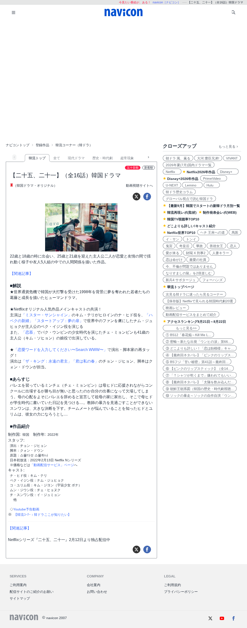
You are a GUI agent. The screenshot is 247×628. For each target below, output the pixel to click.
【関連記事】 (21, 273)
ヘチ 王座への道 (212, 232)
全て (56, 158)
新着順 (148, 167)
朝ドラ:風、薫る (178, 158)
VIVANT (232, 158)
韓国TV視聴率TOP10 (183, 219)
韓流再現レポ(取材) (182, 212)
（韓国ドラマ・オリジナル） (35, 185)
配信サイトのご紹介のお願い (32, 592)
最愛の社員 (197, 260)
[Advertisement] (123, 56)
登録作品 (42, 145)
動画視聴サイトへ (139, 185)
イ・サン (172, 239)
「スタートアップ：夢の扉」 (58, 321)
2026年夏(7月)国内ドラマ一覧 (189, 165)
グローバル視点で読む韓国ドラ (189, 199)
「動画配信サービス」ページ (52, 465)
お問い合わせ (97, 592)
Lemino (192, 185)
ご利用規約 (172, 585)
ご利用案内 (18, 585)
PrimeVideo (213, 178)
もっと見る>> (181, 328)
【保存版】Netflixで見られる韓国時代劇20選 (199, 301)
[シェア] (147, 196)
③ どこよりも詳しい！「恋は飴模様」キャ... (200, 348)
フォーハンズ (212, 280)
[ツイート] (136, 196)
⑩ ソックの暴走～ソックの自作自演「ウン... (200, 395)
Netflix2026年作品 (201, 172)
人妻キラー (220, 253)
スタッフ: (16, 440)
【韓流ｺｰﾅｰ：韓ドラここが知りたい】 (42, 514)
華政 (199, 246)
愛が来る (172, 253)
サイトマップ (20, 598)
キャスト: (16, 470)
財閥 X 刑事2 (196, 253)
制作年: (39, 434)
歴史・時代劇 (102, 158)
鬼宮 (169, 246)
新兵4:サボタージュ (181, 280)
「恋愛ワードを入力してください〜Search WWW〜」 (60, 350)
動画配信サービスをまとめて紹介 (191, 315)
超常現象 (127, 158)
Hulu (211, 185)
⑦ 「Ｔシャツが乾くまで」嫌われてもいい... (200, 375)
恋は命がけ (174, 260)
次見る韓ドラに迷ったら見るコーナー (194, 294)
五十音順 (132, 167)
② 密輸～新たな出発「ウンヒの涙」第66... (198, 342)
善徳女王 (216, 246)
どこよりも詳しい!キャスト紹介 (191, 226)
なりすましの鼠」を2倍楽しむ (189, 273)
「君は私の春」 (85, 361)
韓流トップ (37, 158)
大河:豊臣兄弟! (208, 158)
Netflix (172, 172)
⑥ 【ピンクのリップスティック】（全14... (198, 368)
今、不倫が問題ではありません (189, 266)
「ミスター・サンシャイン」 (46, 315)
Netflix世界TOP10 (181, 233)
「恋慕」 (29, 332)
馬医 (235, 232)
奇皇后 (184, 246)
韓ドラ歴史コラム (179, 192)
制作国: (14, 434)
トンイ (191, 239)
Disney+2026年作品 (182, 179)
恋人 (233, 246)
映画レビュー (176, 308)
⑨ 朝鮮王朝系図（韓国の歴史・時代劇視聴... (200, 389)
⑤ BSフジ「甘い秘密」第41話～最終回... (197, 362)
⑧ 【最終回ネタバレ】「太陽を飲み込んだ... (200, 382)
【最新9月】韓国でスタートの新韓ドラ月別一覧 (203, 206)
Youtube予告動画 (26, 509)
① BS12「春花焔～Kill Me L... (188, 335)
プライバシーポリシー (181, 592)
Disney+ (228, 172)
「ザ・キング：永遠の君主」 (46, 361)
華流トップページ (180, 287)
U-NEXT (172, 185)
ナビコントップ (17, 145)
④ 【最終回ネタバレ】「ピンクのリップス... (200, 355)
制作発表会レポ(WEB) (220, 212)
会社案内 (93, 585)
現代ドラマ (76, 158)
